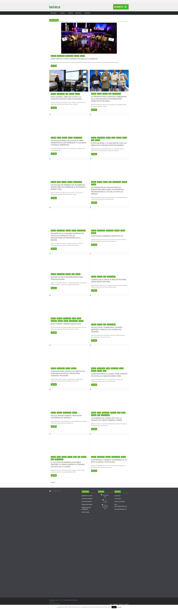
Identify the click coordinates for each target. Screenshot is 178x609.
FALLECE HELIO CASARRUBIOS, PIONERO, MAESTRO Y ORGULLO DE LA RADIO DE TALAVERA (107, 329)
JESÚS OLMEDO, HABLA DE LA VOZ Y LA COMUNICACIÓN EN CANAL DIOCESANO (66, 98)
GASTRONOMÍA (53, 320)
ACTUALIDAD (53, 55)
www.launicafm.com (122, 509)
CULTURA (73, 318)
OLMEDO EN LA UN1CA (87, 495)
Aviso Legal (52, 601)
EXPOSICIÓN (64, 456)
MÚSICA (119, 412)
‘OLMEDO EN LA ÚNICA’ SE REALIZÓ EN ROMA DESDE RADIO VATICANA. (108, 280)
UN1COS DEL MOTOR (87, 501)
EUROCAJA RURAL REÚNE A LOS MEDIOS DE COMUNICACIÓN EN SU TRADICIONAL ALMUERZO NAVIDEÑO (68, 373)
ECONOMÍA (108, 137)
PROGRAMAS (53, 13)
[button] (57, 13)
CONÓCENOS (78, 13)
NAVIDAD (113, 137)
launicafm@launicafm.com (120, 506)
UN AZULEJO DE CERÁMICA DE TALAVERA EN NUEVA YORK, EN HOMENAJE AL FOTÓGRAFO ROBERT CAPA (68, 187)
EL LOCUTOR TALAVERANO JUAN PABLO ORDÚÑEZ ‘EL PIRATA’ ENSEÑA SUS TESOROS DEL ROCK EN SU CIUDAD (68, 464)
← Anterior (52, 482)
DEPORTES (70, 13)
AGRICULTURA (59, 318)
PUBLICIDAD (87, 13)
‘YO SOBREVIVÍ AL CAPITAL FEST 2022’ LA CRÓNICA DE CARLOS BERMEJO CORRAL (106, 419)
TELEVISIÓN (82, 55)
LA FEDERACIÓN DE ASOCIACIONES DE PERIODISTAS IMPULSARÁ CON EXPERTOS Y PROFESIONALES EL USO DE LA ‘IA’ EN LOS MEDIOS (107, 190)
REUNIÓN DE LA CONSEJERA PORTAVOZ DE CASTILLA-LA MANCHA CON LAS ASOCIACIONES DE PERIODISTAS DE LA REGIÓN (67, 236)
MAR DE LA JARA (85, 512)
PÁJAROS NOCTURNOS (87, 504)
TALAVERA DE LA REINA (116, 93)
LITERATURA (70, 456)
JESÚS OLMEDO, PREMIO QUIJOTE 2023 (66, 324)
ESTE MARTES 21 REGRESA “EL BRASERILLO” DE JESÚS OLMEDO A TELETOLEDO (109, 461)
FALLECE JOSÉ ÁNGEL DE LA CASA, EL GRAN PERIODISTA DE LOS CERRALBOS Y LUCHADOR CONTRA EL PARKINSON (68, 142)
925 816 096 (122, 501)
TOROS (104, 370)
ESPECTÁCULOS (113, 412)
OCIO (79, 456)
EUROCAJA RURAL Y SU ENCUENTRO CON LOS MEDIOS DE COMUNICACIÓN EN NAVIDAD (108, 144)
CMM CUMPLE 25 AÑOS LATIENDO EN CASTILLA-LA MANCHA (74, 59)
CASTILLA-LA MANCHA (60, 55)
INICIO (111, 604)
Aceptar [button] (114, 607)
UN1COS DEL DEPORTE (87, 498)
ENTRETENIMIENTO (69, 55)
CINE (67, 93)
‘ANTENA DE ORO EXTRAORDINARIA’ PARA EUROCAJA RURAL (67, 278)
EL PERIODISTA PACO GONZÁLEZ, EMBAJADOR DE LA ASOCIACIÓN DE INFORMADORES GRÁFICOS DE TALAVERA (109, 98)
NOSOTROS (126, 604)
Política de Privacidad (54, 603)
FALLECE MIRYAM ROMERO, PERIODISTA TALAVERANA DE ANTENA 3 (66, 416)
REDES (99, 415)
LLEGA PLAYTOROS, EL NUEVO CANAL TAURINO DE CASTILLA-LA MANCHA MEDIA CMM (109, 375)
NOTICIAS (62, 13)
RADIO (110, 93)
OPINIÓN (123, 412)
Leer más (119, 607)
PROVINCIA (70, 137)
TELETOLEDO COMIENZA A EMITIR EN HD (107, 236)
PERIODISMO (76, 55)
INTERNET (121, 368)
